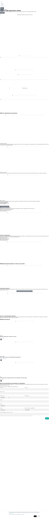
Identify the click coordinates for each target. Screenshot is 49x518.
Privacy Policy (12, 513)
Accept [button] (35, 516)
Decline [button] (38, 516)
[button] (4, 206)
